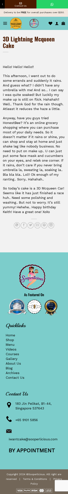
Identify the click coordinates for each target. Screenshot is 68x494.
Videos (11, 349)
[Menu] (5, 23)
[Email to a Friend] (37, 225)
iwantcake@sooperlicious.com (33, 439)
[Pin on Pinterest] (44, 225)
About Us (13, 363)
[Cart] (63, 23)
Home (10, 335)
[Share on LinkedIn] (51, 225)
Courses (12, 354)
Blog (9, 368)
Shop (10, 340)
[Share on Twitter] (30, 225)
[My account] (57, 23)
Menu (10, 345)
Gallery (11, 359)
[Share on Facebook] (24, 225)
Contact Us (15, 377)
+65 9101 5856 (26, 420)
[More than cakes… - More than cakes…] (34, 23)
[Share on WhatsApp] (17, 225)
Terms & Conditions (35, 478)
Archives (12, 373)
